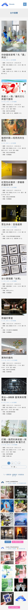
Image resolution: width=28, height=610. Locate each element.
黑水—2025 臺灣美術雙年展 (13, 398)
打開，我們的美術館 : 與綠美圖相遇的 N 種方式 (14, 440)
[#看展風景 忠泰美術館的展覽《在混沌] (20, 585)
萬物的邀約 (7, 357)
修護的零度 (7, 318)
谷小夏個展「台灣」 (11, 278)
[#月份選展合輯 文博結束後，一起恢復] (20, 492)
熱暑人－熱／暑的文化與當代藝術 (12, 97)
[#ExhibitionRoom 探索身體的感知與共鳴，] (20, 533)
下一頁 (14, 467)
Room (12, 4)
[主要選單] (25, 4)
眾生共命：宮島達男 (11, 224)
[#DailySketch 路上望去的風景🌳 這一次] (7, 571)
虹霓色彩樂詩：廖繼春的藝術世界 (12, 183)
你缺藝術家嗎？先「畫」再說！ (13, 56)
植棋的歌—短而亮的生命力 (12, 139)
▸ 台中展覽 (13, 60)
